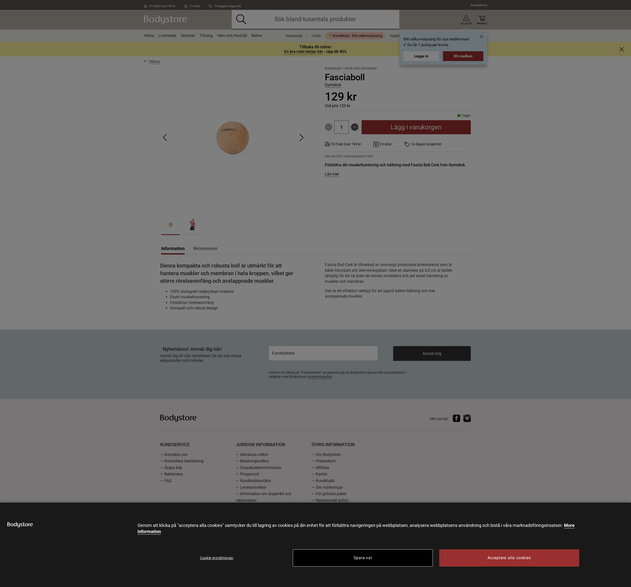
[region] (315, 545)
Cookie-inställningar (217, 558)
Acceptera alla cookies (509, 557)
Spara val (363, 557)
